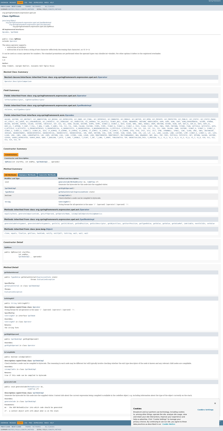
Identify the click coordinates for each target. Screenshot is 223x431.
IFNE (160, 131)
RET (190, 135)
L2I (153, 133)
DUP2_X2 (8, 126)
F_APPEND (16, 126)
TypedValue (9, 192)
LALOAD (165, 133)
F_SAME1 (54, 126)
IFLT (154, 131)
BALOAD (7, 124)
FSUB (188, 126)
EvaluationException (46, 279)
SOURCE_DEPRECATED (20, 137)
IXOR (134, 133)
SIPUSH (7, 137)
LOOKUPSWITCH (33, 135)
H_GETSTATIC (21, 128)
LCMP (186, 133)
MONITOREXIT (114, 135)
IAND (176, 128)
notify (49, 233)
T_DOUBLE (76, 137)
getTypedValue (145, 223)
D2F (55, 124)
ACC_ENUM (78, 119)
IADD (163, 128)
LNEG (18, 135)
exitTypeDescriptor (22, 109)
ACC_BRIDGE (52, 119)
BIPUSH (23, 124)
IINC (183, 131)
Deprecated (38, 2)
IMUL (195, 131)
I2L (153, 128)
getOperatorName (63, 214)
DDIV (122, 124)
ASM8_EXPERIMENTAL (190, 122)
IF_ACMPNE (62, 131)
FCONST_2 (130, 126)
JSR (139, 133)
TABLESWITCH (117, 137)
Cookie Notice (168, 424)
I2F (149, 128)
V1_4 (176, 137)
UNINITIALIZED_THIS (137, 137)
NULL (156, 135)
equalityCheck (11, 214)
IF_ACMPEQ (52, 131)
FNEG (161, 126)
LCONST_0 (193, 133)
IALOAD (170, 128)
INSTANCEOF (209, 131)
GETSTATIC (206, 126)
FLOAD (143, 126)
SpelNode (14, 32)
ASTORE (202, 122)
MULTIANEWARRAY (127, 135)
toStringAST (64, 202)
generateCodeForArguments (39, 223)
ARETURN (142, 122)
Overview (4, 2)
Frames (28, 6)
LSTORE (73, 135)
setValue (211, 223)
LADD (159, 133)
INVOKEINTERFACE (34, 133)
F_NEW (39, 126)
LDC (209, 133)
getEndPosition (81, 223)
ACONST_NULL (115, 122)
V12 (213, 137)
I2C (139, 128)
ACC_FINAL (88, 119)
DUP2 (200, 124)
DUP (179, 124)
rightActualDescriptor (34, 100)
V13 (6, 140)
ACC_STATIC (194, 119)
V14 (10, 140)
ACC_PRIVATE (157, 119)
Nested (11, 9)
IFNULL (176, 131)
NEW (137, 135)
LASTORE (178, 133)
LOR (42, 135)
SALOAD (204, 135)
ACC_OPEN (146, 119)
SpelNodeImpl (84, 105)
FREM (167, 126)
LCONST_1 (202, 133)
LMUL (13, 135)
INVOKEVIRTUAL (76, 133)
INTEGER (8, 133)
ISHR (109, 133)
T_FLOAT (85, 137)
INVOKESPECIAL (49, 133)
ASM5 (167, 122)
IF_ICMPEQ (73, 131)
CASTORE (38, 124)
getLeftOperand (47, 214)
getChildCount (67, 223)
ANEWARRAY (133, 122)
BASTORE (15, 124)
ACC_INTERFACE (100, 119)
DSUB (174, 124)
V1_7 (193, 137)
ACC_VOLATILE (103, 122)
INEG (200, 131)
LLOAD (7, 135)
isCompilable (64, 195)
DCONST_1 (115, 124)
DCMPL (98, 124)
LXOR (92, 135)
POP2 (166, 135)
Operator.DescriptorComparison (18, 81)
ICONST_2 (211, 128)
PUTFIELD (173, 135)
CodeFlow (91, 182)
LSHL (61, 135)
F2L (70, 126)
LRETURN (54, 135)
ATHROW (210, 122)
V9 (19, 140)
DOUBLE (146, 124)
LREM (47, 135)
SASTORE (212, 135)
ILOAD (189, 131)
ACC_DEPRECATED (65, 119)
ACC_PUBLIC (183, 119)
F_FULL (32, 126)
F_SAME (46, 126)
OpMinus (8, 162)
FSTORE (182, 126)
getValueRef (177, 223)
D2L (64, 124)
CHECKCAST (48, 124)
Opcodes (5, 32)
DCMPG (91, 124)
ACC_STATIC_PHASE (208, 119)
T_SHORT (107, 137)
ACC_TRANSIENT (63, 122)
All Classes (49, 6)
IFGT (143, 131)
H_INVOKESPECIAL (52, 128)
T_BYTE (60, 137)
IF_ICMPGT (93, 131)
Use (25, 2)
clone (7, 233)
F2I (65, 126)
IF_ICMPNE (124, 131)
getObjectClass (114, 223)
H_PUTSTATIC (127, 128)
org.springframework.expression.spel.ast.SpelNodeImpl (28, 22)
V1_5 (182, 137)
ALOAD (125, 122)
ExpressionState (81, 192)
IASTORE (183, 128)
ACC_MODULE (125, 119)
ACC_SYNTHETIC (49, 122)
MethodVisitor (77, 182)
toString (67, 233)
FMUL (156, 126)
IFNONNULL (167, 131)
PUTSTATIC (183, 135)
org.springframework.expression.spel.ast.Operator (30, 24)
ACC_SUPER (20, 122)
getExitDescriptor (98, 223)
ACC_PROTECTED (170, 119)
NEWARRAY (144, 135)
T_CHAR (68, 137)
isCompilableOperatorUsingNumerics (86, 214)
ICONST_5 (27, 131)
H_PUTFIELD (115, 128)
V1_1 (160, 137)
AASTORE (15, 119)
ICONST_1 (201, 128)
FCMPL (103, 126)
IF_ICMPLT (114, 131)
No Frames (37, 6)
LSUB (80, 135)
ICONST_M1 (36, 131)
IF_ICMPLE (103, 131)
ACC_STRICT (9, 122)
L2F (149, 133)
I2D (144, 128)
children (8, 109)
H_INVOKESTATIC (67, 128)
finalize (22, 233)
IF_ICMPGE (83, 131)
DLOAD (128, 124)
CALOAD (30, 124)
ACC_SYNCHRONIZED (33, 122)
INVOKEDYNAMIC (19, 133)
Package (13, 2)
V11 (208, 137)
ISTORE (116, 133)
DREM (153, 124)
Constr (23, 9)
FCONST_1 (120, 126)
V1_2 (165, 137)
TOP (125, 137)
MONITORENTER (101, 135)
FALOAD (81, 126)
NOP (150, 135)
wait (75, 233)
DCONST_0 (106, 124)
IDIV (44, 131)
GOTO (213, 126)
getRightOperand (65, 188)
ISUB (122, 133)
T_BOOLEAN (51, 137)
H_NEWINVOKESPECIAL (100, 128)
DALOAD (76, 124)
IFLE (148, 131)
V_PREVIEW (152, 137)
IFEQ (132, 131)
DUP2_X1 (206, 124)
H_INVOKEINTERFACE (36, 128)
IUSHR (128, 133)
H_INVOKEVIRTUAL (83, 128)
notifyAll (58, 233)
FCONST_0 (111, 126)
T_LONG (99, 137)
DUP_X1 (186, 124)
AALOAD (7, 119)
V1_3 (171, 137)
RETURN (197, 135)
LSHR (67, 135)
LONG (24, 135)
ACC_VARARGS (90, 122)
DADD (69, 124)
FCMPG (97, 126)
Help (52, 2)
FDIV (137, 126)
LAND (172, 133)
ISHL (104, 133)
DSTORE (168, 124)
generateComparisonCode (28, 214)
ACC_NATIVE (136, 119)
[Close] (215, 403)
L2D (144, 133)
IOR (85, 133)
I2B (135, 128)
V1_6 (187, 137)
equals (14, 233)
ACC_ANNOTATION (39, 119)
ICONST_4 (17, 131)
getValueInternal (66, 192)
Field (17, 9)
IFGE (137, 131)
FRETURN (174, 126)
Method (31, 9)
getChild (55, 223)
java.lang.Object (9, 21)
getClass (31, 233)
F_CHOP (25, 126)
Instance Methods (27, 175)
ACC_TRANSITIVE (77, 122)
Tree (30, 2)
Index (46, 2)
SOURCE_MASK (35, 137)
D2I (59, 124)
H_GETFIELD (9, 128)
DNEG (140, 124)
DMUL (134, 124)
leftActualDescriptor (14, 100)
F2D (60, 126)
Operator (13, 41)
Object (49, 229)
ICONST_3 (8, 131)
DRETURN (160, 124)
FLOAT (150, 126)
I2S (158, 128)
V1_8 (199, 137)
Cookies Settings (205, 410)
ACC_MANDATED (113, 119)
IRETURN (97, 133)
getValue (157, 223)
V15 (15, 140)
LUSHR (86, 135)
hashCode (40, 233)
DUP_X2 (193, 124)
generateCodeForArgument (15, 223)
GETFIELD (196, 126)
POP (161, 135)
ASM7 (178, 122)
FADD (75, 126)
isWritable (188, 223)
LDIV (214, 133)
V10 (203, 137)
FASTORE (89, 126)
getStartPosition (130, 223)
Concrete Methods (47, 175)
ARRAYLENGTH (153, 122)
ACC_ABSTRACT (25, 119)
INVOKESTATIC (62, 133)
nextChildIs (200, 223)
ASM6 (173, 122)
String (7, 202)
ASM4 (161, 122)
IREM (90, 133)
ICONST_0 (192, 128)
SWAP (43, 137)
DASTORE (84, 124)
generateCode (64, 182)
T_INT (92, 137)
